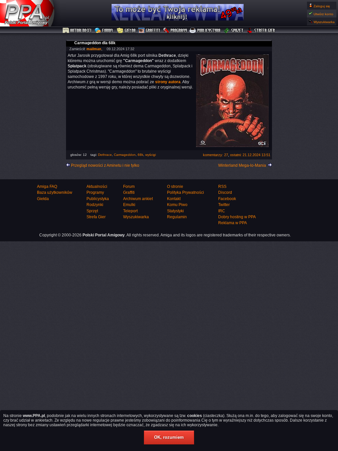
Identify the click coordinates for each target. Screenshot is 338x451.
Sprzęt (234, 30)
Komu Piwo (177, 204)
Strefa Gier (261, 30)
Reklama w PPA (232, 223)
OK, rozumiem (169, 437)
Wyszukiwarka (324, 22)
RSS (222, 186)
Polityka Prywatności (185, 192)
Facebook (227, 198)
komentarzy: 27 (215, 155)
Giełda (126, 30)
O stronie (175, 186)
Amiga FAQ (47, 186)
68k (140, 154)
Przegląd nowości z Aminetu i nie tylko (105, 165)
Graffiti (149, 30)
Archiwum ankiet (138, 198)
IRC (221, 211)
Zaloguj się (322, 6)
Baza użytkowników (54, 192)
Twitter (224, 204)
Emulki (129, 204)
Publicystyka (205, 30)
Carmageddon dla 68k (95, 43)
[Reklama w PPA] (178, 19)
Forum (104, 30)
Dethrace (105, 154)
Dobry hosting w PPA (237, 217)
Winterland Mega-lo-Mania (242, 165)
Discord (225, 192)
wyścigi (150, 154)
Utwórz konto (323, 14)
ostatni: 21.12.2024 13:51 (250, 155)
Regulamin (177, 217)
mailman (93, 49)
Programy (175, 30)
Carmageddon (125, 154)
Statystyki (175, 211)
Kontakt (174, 198)
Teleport (130, 211)
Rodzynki (94, 204)
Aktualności (77, 30)
